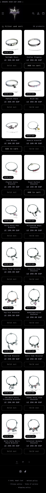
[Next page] (29, 462)
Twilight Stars (11, 57)
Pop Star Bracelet (12, 312)
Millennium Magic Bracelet (34, 226)
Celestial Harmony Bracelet (34, 442)
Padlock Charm (12, 99)
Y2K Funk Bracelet (12, 356)
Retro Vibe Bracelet (34, 356)
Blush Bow (34, 99)
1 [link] (17, 462)
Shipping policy (24, 487)
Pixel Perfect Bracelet (34, 183)
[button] (2, 13)
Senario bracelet (34, 140)
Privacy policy (16, 484)
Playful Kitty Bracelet (12, 183)
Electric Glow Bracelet (34, 270)
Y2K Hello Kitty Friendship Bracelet (12, 398)
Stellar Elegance (34, 57)
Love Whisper (11, 140)
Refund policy (32, 480)
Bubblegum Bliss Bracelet (34, 313)
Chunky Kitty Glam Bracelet (34, 398)
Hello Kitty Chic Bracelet (11, 226)
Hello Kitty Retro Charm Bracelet (12, 442)
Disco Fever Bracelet (12, 269)
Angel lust (19, 480)
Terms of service (31, 484)
